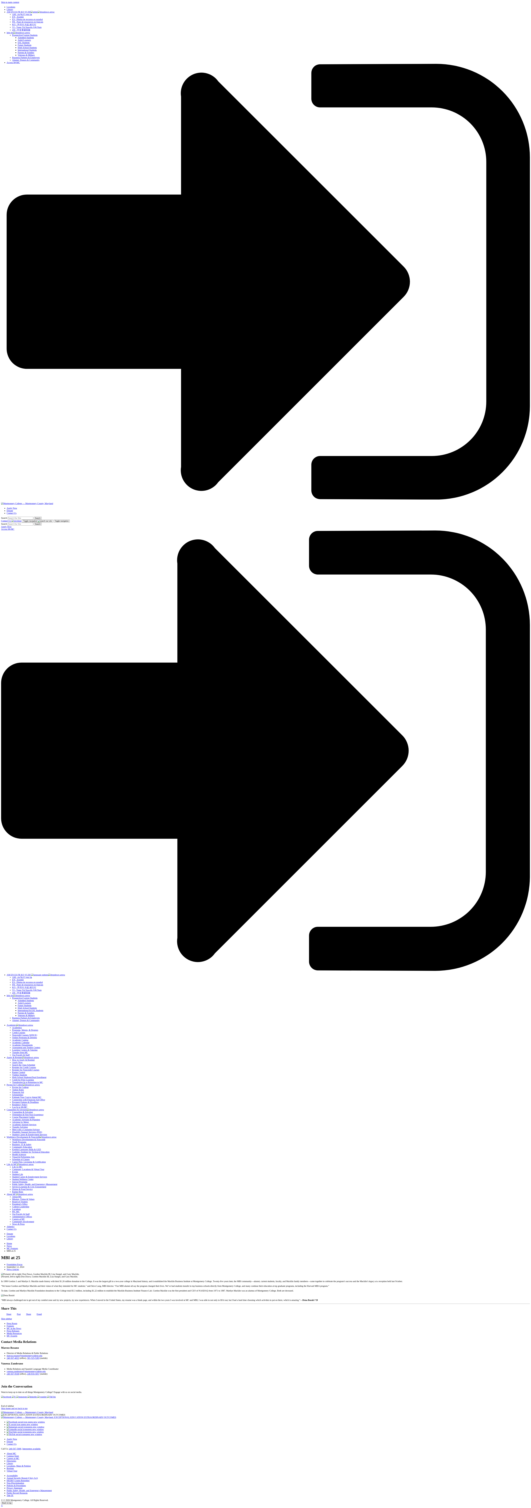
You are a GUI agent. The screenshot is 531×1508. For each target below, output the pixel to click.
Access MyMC (13, 62)
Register (10, 1468)
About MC (17, 1197)
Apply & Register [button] (14, 1057)
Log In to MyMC (19, 1107)
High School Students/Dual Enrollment (29, 1077)
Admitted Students (26, 37)
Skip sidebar (6, 1319)
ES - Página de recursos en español (27, 19)
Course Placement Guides (23, 1117)
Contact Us (11, 513)
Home (9, 1243)
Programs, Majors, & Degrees (25, 1030)
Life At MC (17, 1167)
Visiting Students (19, 1075)
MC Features (12, 1248)
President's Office (20, 1204)
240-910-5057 (33, 1374)
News (9, 1246)
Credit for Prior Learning (23, 1080)
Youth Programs (19, 1142)
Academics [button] (11, 1025)
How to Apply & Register (23, 1060)
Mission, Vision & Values (23, 1199)
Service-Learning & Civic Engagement (29, 1187)
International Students (27, 50)
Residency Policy (19, 1105)
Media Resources (14, 1333)
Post (19, 1314)
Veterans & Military (26, 55)
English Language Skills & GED (26, 1149)
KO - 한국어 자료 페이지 (24, 24)
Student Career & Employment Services (29, 1134)
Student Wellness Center (22, 1179)
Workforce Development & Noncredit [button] (23, 1137)
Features (10, 1326)
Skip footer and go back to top (14, 1408)
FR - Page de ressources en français (27, 22)
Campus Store (13, 1456)
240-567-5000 (15, 1449)
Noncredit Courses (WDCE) (24, 1035)
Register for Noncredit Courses (25, 1070)
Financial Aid (18, 1092)
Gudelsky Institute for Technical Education (31, 1152)
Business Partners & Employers (26, 57)
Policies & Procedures (16, 1485)
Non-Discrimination (15, 1483)
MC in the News (14, 1328)
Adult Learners (24, 40)
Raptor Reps (17, 1192)
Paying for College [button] (15, 1085)
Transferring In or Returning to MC (27, 1082)
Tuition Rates (18, 1090)
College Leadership (20, 1207)
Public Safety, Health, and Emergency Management (34, 1184)
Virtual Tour (12, 1471)
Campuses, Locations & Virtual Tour (28, 1169)
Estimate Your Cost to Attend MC (26, 1097)
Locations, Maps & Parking (19, 1466)
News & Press (18, 1224)
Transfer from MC (20, 1052)
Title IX (10, 1495)
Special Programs (19, 1182)
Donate (10, 510)
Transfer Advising (20, 1127)
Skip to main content (10, 2)
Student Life (17, 1174)
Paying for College (20, 1087)
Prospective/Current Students (24, 35)
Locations (11, 7)
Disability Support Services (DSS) (27, 1132)
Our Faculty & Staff (21, 1055)
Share (8, 1314)
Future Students (24, 45)
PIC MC (16, 1211)
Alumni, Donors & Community (26, 60)
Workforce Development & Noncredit (28, 1139)
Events (15, 1172)
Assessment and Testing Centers (26, 1047)
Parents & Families (26, 52)
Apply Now (12, 508)
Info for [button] (10, 33)
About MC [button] (11, 1194)
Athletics (10, 1226)
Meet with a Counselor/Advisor (26, 1129)
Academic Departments (22, 1045)
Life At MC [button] (12, 1164)
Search (4, 518)
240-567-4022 (13, 1358)
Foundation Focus (14, 1264)
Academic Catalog (20, 1040)
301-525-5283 (33, 1358)
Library (10, 9)
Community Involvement (23, 1221)
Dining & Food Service (22, 1189)
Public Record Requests (17, 1493)
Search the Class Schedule (23, 1065)
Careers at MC (18, 1219)
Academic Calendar (20, 1042)
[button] (31, 12)
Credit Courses (18, 1032)
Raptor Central (18, 1072)
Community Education (22, 1147)
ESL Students (24, 42)
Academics (17, 1027)
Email (39, 1314)
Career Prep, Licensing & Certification (29, 1162)
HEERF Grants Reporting (18, 1480)
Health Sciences (19, 1154)
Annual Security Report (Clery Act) (22, 1478)
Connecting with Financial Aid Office (28, 1100)
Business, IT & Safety (21, 1144)
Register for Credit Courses (24, 1067)
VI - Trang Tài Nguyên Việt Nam (26, 27)
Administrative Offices (22, 1216)
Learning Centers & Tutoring (24, 1050)
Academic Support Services (24, 1124)
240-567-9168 (13, 1374)
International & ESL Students (30, 1010)
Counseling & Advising (22, 1112)
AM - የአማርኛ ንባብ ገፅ (22, 14)
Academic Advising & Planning (26, 1119)
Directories (11, 1461)
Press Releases (13, 1331)
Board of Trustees (20, 1202)
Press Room (12, 1323)
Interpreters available (31, 1449)
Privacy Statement (14, 1488)
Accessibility (12, 1475)
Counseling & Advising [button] (17, 1110)
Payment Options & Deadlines (25, 1102)
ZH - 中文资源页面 (21, 30)
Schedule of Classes (21, 1159)
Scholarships (17, 1095)
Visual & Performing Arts (23, 1157)
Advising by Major (20, 1122)
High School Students (27, 47)
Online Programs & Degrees (24, 1037)
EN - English (18, 17)
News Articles (13, 1269)
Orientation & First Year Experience (27, 1114)
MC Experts (12, 1336)
